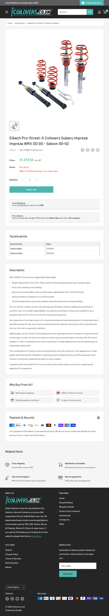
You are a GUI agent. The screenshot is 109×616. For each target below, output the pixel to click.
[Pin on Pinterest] (87, 150)
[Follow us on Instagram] (12, 598)
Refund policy (11, 562)
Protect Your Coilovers (69, 511)
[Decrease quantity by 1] (22, 180)
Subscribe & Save (93, 3)
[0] (104, 12)
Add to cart (31, 189)
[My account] (99, 11)
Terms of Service (13, 558)
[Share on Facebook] (82, 150)
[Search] (90, 12)
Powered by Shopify (13, 610)
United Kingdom (13, 587)
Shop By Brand (66, 502)
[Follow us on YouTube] (17, 598)
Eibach (12, 150)
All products (20, 23)
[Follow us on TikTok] (22, 598)
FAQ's (61, 524)
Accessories (65, 515)
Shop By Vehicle (66, 506)
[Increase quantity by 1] (36, 180)
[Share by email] (98, 150)
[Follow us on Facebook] (7, 598)
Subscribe (68, 573)
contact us (36, 536)
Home (9, 23)
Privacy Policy (11, 554)
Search (8, 550)
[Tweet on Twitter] (93, 150)
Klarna (8, 567)
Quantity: (13, 179)
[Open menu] (6, 12)
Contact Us (64, 519)
